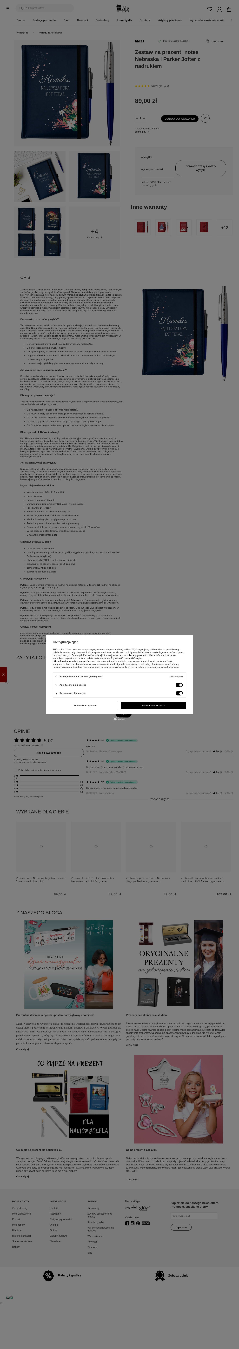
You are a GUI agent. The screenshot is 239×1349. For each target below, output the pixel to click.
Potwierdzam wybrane (85, 705)
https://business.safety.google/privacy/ (74, 661)
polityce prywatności (137, 655)
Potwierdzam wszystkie (153, 705)
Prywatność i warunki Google (126, 658)
